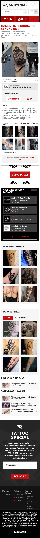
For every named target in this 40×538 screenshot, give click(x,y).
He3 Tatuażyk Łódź (19, 207)
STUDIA (8, 318)
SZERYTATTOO (17, 217)
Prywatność (19, 497)
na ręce (17, 35)
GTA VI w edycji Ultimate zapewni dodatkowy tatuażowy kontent (23, 405)
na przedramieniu (20, 32)
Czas (3, 37)
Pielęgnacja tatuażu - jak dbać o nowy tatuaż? (23, 384)
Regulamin (19, 495)
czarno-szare (6, 35)
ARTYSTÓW (20, 318)
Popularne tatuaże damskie (30, 506)
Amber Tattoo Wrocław (21, 198)
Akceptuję (20, 532)
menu (9, 19)
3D (28, 33)
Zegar (25, 35)
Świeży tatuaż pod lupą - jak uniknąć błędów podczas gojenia (24, 410)
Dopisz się (20, 476)
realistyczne (19, 33)
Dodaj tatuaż (20, 175)
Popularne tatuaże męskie (30, 499)
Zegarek (32, 35)
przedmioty (5, 32)
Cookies (18, 500)
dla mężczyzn (6, 33)
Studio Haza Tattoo (19, 226)
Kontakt (7, 495)
